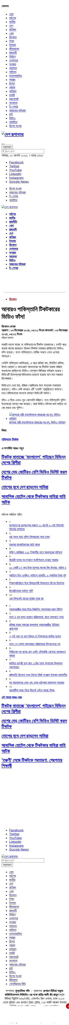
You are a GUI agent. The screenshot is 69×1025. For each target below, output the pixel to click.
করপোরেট (13, 99)
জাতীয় (12, 22)
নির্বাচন (12, 56)
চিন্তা (12, 83)
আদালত (13, 68)
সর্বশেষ (12, 18)
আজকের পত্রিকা (17, 110)
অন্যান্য (13, 103)
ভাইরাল (12, 91)
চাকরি (12, 95)
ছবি (10, 114)
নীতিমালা (13, 980)
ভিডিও (12, 118)
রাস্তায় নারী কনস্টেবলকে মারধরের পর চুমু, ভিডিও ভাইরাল (37, 422)
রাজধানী (13, 53)
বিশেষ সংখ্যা (15, 126)
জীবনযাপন (14, 49)
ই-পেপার (13, 107)
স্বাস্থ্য (12, 80)
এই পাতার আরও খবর (12, 697)
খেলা (11, 33)
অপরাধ (12, 64)
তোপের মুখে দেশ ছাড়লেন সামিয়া (25, 487)
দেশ (11, 26)
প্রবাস (12, 87)
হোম (11, 14)
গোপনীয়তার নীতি (17, 984)
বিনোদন (12, 37)
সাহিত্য (12, 72)
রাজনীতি (13, 222)
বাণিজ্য (12, 29)
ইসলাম (12, 45)
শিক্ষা (11, 41)
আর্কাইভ (13, 122)
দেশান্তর (13, 60)
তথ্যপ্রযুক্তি (15, 76)
